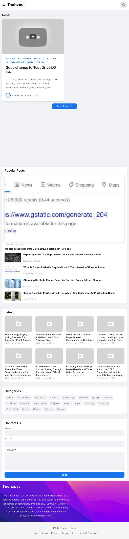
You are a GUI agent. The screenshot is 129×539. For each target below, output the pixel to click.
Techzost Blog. (68, 528)
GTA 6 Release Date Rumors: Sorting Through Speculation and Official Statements (48, 370)
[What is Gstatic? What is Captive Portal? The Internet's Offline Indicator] (13, 270)
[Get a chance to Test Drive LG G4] (33, 36)
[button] (4, 5)
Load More (63, 106)
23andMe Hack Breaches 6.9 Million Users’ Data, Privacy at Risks (48, 337)
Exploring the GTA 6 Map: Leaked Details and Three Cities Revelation (62, 254)
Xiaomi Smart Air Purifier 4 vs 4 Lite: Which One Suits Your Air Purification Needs (69, 293)
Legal (65, 533)
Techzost (16, 4)
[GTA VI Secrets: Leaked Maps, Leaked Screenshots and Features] (80, 324)
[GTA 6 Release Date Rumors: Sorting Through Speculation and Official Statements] (49, 356)
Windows (11, 403)
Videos (40, 62)
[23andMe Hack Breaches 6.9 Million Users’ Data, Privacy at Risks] (49, 324)
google (95, 397)
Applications (40, 403)
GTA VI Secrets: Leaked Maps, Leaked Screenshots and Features (80, 337)
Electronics (25, 59)
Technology (68, 397)
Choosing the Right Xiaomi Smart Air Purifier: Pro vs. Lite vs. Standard (63, 280)
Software (103, 403)
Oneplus (61, 409)
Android (11, 59)
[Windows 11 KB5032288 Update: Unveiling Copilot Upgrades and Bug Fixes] (110, 324)
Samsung (89, 403)
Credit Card (12, 409)
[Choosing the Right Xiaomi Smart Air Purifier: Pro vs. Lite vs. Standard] (13, 283)
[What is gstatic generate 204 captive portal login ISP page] (64, 208)
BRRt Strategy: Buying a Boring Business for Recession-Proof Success (18, 337)
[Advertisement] (64, 137)
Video (31, 62)
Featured (83, 397)
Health (25, 409)
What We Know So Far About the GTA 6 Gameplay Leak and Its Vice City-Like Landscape (18, 370)
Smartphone (18, 62)
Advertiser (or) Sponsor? (85, 533)
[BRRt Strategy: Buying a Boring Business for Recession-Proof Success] (18, 324)
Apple (77, 403)
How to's (24, 403)
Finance (49, 409)
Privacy (55, 533)
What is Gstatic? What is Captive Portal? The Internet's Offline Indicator (64, 267)
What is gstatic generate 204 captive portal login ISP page (38, 248)
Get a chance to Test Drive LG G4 (31, 69)
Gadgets (39, 59)
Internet (108, 397)
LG (49, 59)
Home (34, 533)
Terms (44, 533)
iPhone (36, 409)
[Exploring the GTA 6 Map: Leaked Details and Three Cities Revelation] (13, 257)
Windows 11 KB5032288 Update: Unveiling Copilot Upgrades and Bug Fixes (110, 337)
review (66, 403)
